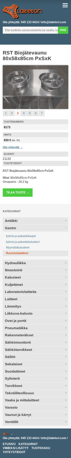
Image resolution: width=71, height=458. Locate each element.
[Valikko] (65, 5)
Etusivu (9, 444)
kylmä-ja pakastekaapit (21, 236)
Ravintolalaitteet (17, 253)
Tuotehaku (40, 448)
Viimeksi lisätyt (16, 448)
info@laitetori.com (53, 22)
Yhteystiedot (14, 452)
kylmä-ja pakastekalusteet (23, 241)
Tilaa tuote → (17, 192)
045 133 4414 (30, 22)
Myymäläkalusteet (17, 247)
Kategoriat (12, 211)
